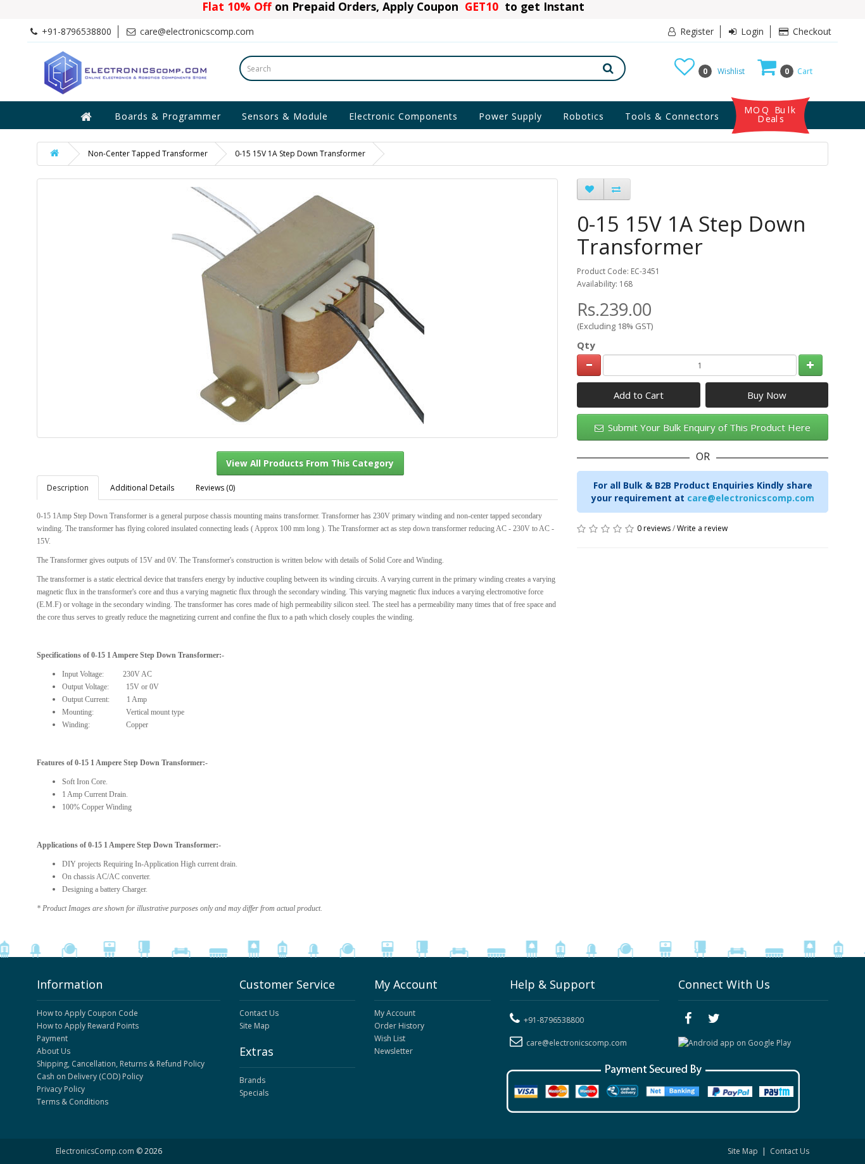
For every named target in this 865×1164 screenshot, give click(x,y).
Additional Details (142, 487)
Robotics (583, 116)
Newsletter (393, 1051)
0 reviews (654, 528)
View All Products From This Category (310, 463)
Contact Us (259, 1013)
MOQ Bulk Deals (770, 114)
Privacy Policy (61, 1089)
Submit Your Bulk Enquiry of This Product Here (708, 427)
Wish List (389, 1038)
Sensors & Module (285, 116)
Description (68, 487)
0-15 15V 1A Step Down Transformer (300, 153)
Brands (252, 1080)
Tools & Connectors (672, 116)
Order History (399, 1025)
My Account (394, 1013)
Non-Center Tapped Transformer (148, 153)
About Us (53, 1051)
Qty (586, 345)
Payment (52, 1038)
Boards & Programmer (168, 116)
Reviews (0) (215, 487)
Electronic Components (403, 116)
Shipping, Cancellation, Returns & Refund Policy (121, 1063)
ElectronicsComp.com (96, 1151)
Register (696, 31)
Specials (253, 1092)
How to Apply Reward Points (88, 1025)
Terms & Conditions (72, 1101)
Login (751, 31)
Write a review (702, 528)
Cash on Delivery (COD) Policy (90, 1076)
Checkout (810, 31)
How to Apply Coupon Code (87, 1013)
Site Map (254, 1025)
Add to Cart (639, 395)
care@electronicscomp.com (750, 498)
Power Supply (510, 116)
